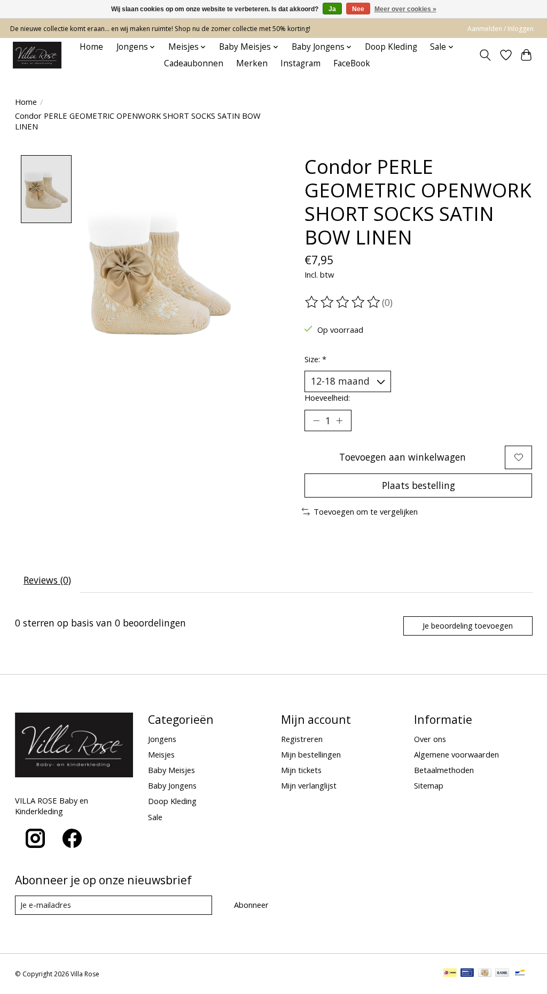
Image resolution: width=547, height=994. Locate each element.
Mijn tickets (301, 769)
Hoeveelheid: (327, 397)
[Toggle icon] (485, 55)
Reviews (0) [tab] (47, 580)
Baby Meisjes (171, 769)
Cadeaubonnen (193, 63)
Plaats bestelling (418, 485)
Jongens (162, 738)
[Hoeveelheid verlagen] (316, 420)
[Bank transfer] (502, 973)
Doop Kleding (391, 46)
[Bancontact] (520, 973)
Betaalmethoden (444, 769)
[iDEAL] (450, 973)
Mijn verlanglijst (309, 785)
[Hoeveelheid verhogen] (339, 420)
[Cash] (484, 973)
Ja (332, 9)
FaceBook (351, 63)
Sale (155, 817)
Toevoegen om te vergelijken (366, 511)
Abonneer (251, 904)
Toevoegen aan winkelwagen (402, 456)
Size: (315, 359)
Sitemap (428, 785)
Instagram (300, 63)
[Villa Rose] (37, 55)
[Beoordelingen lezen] (343, 302)
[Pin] (467, 973)
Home (91, 46)
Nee (358, 9)
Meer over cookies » (405, 9)
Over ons (430, 738)
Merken (252, 63)
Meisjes (161, 754)
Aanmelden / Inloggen (500, 28)
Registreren (302, 738)
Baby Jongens (172, 785)
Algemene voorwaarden (456, 754)
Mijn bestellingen (311, 754)
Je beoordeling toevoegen (468, 626)
